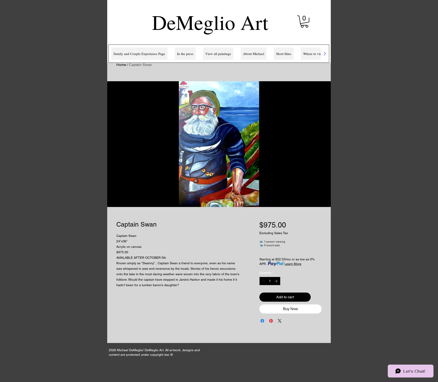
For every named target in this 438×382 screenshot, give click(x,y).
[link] (304, 22)
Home (121, 65)
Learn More (292, 264)
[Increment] (277, 281)
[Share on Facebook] (262, 321)
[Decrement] (263, 281)
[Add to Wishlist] (317, 297)
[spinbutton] (270, 281)
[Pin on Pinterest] (271, 321)
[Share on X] (279, 321)
